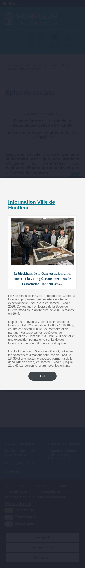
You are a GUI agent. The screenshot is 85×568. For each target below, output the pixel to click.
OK (42, 376)
